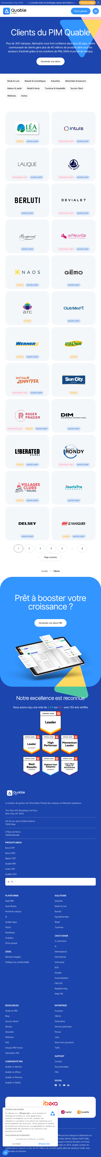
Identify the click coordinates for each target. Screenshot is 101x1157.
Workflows (10, 932)
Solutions (60, 895)
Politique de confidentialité (17, 962)
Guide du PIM (11, 1010)
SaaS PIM (9, 901)
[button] (5, 1152)
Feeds (8, 927)
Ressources (12, 1005)
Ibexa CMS (10, 853)
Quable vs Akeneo (13, 1066)
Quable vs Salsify (13, 1082)
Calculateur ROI (12, 1053)
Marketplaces (61, 951)
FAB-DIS (58, 983)
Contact (58, 1061)
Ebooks (8, 1026)
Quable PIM (10, 863)
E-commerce (61, 941)
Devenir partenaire (63, 1026)
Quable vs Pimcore (13, 1077)
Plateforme (12, 895)
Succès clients (11, 1021)
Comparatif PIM (13, 1061)
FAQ (7, 1042)
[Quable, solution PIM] (14, 11)
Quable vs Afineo (13, 1072)
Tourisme (59, 927)
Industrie (59, 901)
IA (6, 916)
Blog (7, 1016)
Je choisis (16, 1144)
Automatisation (61, 978)
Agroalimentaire (62, 916)
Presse (58, 1032)
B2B (57, 967)
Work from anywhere (64, 1042)
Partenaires (60, 1021)
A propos (59, 1010)
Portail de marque (13, 911)
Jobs (57, 1037)
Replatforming (61, 988)
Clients (58, 1016)
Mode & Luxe (61, 906)
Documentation (62, 1066)
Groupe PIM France (14, 1047)
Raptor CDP (10, 858)
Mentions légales (13, 957)
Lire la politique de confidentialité (17, 1135)
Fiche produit (11, 943)
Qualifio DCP (11, 874)
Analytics (9, 938)
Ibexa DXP (10, 847)
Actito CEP (10, 869)
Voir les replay (87, 2)
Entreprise (61, 1005)
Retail (57, 922)
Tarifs (57, 1047)
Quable (44, 571)
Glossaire (9, 1032)
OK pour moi (44, 1144)
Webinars (9, 1037)
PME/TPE (59, 993)
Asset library (10, 906)
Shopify (58, 972)
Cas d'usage (61, 935)
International (60, 957)
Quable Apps (11, 922)
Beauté (58, 911)
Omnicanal (59, 962)
